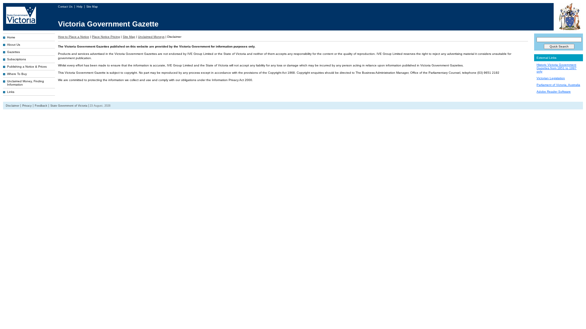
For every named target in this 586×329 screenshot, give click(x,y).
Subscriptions (16, 59)
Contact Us (66, 6)
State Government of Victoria (68, 105)
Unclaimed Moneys (151, 36)
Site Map (92, 6)
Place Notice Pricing (106, 36)
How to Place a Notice (73, 36)
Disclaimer (12, 105)
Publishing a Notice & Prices (27, 66)
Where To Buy (17, 74)
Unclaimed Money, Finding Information (25, 83)
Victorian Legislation (551, 78)
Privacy (27, 105)
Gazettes (13, 52)
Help (80, 6)
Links (10, 92)
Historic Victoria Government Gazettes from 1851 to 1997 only (557, 68)
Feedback (41, 105)
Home (11, 37)
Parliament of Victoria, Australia (558, 85)
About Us (13, 44)
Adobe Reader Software (554, 91)
